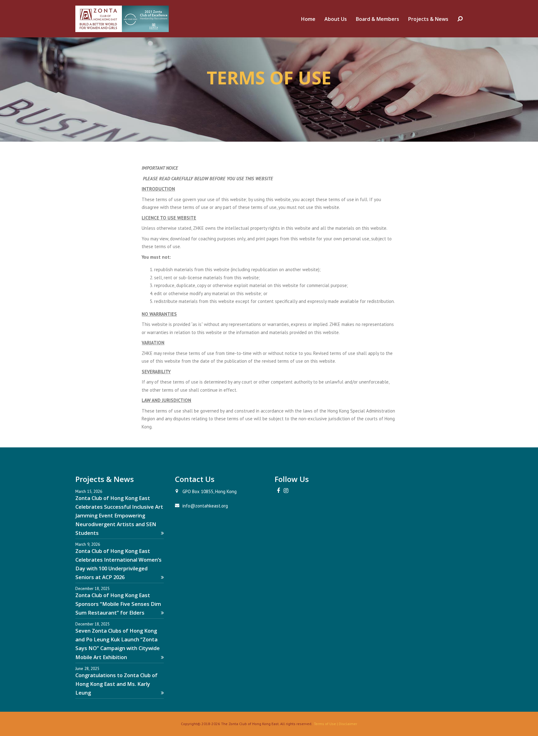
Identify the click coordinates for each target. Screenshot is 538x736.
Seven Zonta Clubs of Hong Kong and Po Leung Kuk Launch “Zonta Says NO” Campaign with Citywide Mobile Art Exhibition (117, 643)
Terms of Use (325, 723)
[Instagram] (286, 490)
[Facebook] (278, 490)
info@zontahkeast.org (205, 506)
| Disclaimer (346, 723)
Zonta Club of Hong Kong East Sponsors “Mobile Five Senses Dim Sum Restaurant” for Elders (118, 604)
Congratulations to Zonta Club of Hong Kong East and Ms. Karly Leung (116, 684)
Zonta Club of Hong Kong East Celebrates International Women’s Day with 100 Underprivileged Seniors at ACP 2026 (118, 564)
